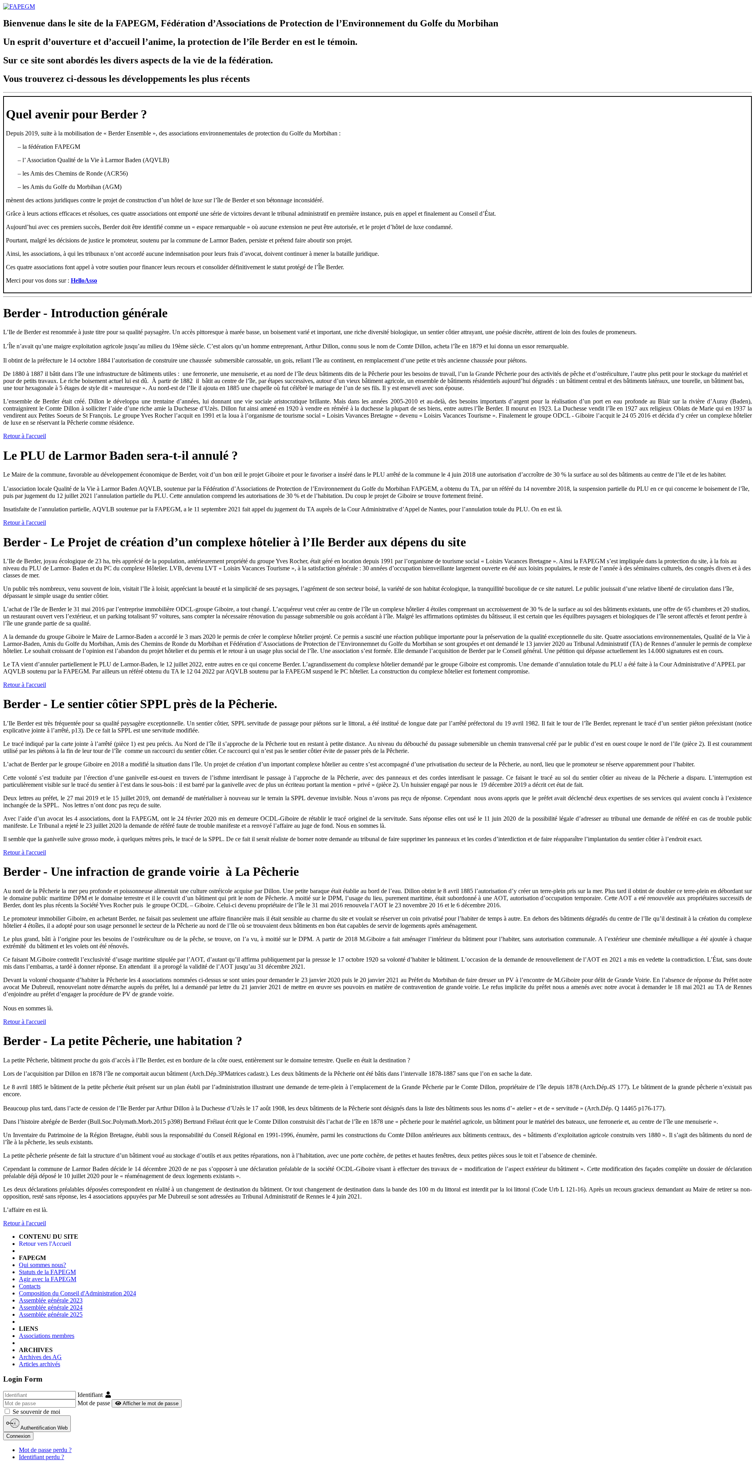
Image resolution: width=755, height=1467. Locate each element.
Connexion (18, 1436)
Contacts (30, 1286)
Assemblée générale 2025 (51, 1314)
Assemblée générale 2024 (51, 1307)
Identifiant (90, 1394)
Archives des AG (40, 1357)
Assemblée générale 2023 (51, 1300)
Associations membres (46, 1335)
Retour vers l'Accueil (45, 1243)
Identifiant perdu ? (41, 1457)
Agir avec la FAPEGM (47, 1279)
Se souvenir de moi (35, 1411)
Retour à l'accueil (24, 436)
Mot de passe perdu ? (45, 1450)
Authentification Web (43, 1428)
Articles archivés (39, 1364)
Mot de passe (93, 1403)
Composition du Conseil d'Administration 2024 (77, 1293)
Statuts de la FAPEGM (47, 1272)
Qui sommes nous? (42, 1265)
